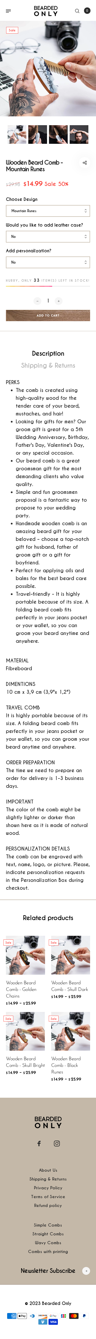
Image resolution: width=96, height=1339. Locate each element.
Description (48, 353)
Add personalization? (28, 251)
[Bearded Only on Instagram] (57, 1143)
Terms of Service (48, 1196)
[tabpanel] (48, 68)
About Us (48, 1170)
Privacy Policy (48, 1188)
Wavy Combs (48, 1242)
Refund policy (48, 1205)
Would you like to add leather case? (44, 225)
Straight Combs (48, 1234)
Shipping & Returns (48, 365)
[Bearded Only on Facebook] (39, 1143)
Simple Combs (48, 1225)
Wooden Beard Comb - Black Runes (66, 1066)
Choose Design (21, 199)
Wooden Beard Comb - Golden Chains (21, 990)
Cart (87, 10)
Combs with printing (48, 1251)
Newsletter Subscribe (48, 1271)
